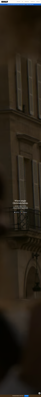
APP (22, 1)
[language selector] (39, 393)
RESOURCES (27, 1)
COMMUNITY (33, 1)
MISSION (18, 1)
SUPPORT (38, 1)
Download (26, 395)
